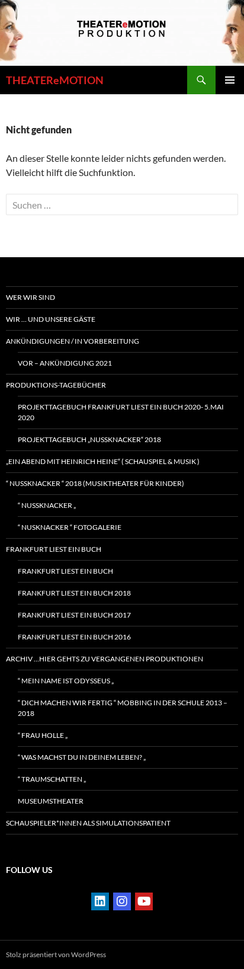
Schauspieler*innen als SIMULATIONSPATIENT (88, 822)
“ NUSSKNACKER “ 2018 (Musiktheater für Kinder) (95, 483)
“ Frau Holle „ (43, 735)
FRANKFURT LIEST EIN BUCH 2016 (74, 636)
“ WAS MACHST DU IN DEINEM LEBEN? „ (82, 757)
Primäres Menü (230, 80)
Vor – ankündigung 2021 (65, 363)
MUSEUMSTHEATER (51, 801)
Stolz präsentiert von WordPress (56, 954)
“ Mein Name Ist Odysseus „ (66, 680)
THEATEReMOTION (55, 80)
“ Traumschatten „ (52, 779)
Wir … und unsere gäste (50, 319)
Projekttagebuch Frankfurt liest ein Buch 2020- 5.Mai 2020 (121, 412)
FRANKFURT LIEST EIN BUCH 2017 (74, 614)
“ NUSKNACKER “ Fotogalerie (69, 527)
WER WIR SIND (30, 297)
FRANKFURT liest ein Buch (53, 549)
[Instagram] (122, 901)
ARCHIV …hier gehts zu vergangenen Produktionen (104, 658)
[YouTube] (144, 901)
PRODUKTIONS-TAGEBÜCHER (56, 384)
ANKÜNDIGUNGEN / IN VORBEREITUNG (72, 341)
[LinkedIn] (100, 901)
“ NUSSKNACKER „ (47, 505)
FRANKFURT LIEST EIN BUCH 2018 (74, 593)
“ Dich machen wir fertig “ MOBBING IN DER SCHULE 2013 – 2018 (122, 708)
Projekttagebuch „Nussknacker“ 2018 (89, 439)
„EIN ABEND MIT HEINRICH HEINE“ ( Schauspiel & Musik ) (103, 461)
